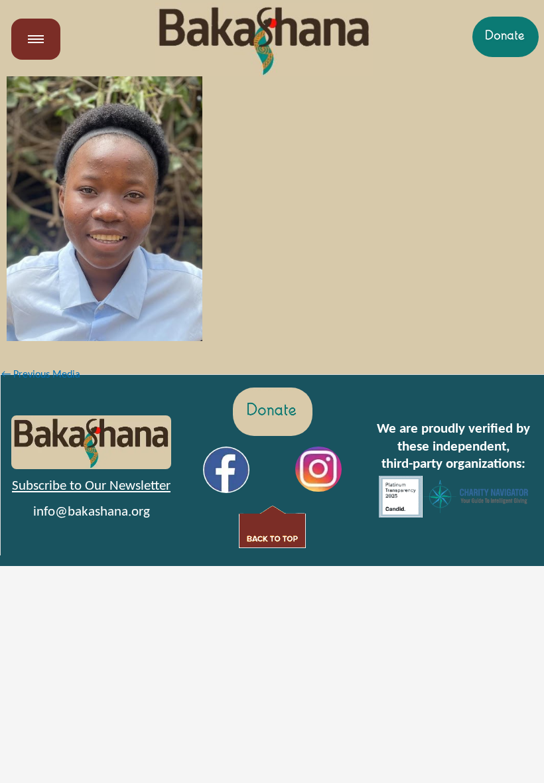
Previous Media (40, 375)
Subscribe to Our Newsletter (91, 486)
